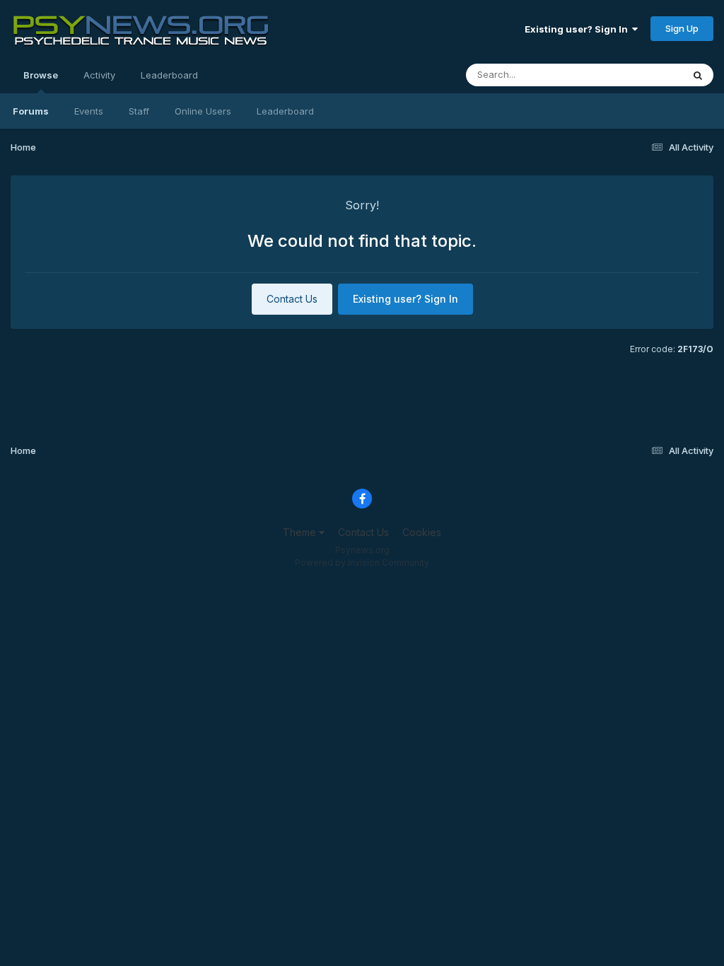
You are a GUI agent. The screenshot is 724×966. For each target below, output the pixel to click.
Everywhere (638, 74)
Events (88, 111)
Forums (31, 111)
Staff (139, 111)
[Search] (697, 75)
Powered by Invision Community (362, 562)
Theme (301, 532)
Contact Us (292, 299)
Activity (99, 75)
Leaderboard (285, 111)
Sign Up (682, 28)
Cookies (421, 532)
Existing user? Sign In (578, 29)
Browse (40, 75)
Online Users (203, 111)
